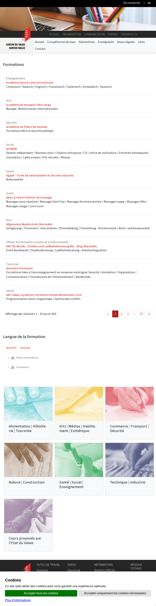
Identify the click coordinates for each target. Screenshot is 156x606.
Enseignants (106, 42)
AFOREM (11, 149)
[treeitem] (26, 357)
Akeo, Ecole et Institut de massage (29, 197)
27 (142, 315)
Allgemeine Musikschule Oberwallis (29, 224)
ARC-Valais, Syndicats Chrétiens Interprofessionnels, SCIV (44, 295)
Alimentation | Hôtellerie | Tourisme (28, 428)
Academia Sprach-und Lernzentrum (29, 83)
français (25, 348)
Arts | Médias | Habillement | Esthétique (77, 428)
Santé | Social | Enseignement (71, 484)
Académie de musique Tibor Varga (28, 105)
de (149, 3)
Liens (141, 42)
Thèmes (113, 34)
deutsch (11, 348)
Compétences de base (61, 42)
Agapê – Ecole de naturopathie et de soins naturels (40, 175)
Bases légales (126, 42)
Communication (94, 34)
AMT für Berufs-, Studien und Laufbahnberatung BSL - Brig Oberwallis (51, 246)
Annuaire (42, 570)
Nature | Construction (27, 482)
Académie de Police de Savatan (26, 127)
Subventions (87, 42)
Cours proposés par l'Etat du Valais (25, 540)
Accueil (54, 34)
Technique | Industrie (127, 482)
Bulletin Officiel (104, 570)
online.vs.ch (129, 34)
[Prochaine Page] (149, 314)
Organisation (71, 34)
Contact (40, 49)
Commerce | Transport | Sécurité (129, 428)
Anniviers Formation (19, 268)
